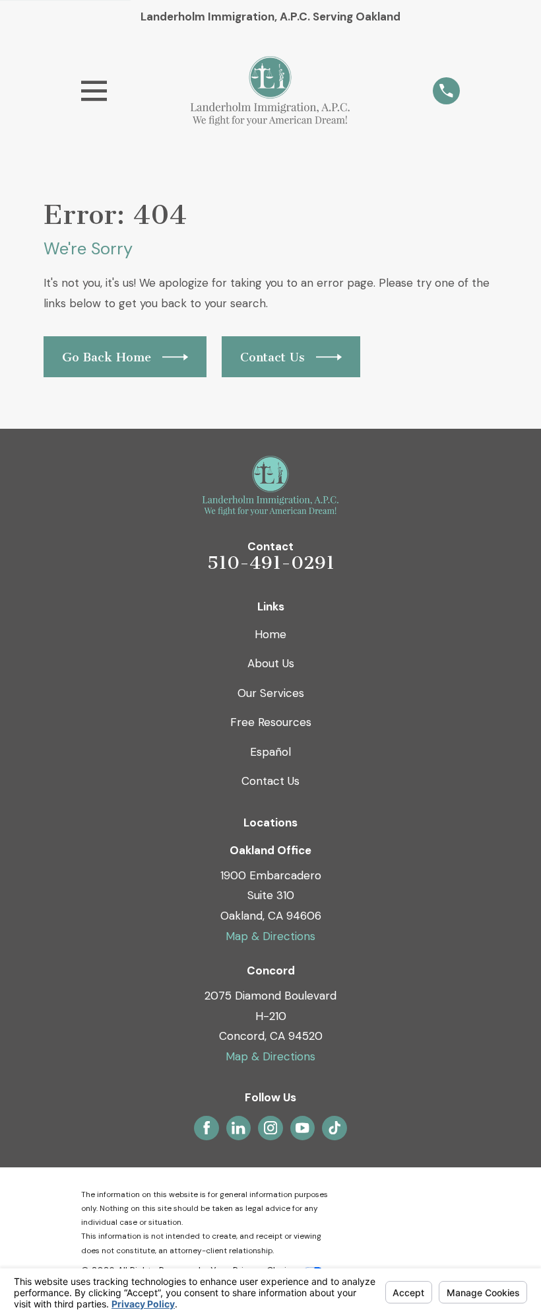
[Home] (270, 91)
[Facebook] (206, 1127)
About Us (270, 663)
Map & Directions (270, 936)
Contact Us (270, 781)
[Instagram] (270, 1127)
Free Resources (270, 722)
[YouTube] (302, 1127)
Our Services (271, 693)
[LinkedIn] (238, 1127)
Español (270, 752)
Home (270, 634)
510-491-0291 (270, 562)
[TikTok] (334, 1127)
